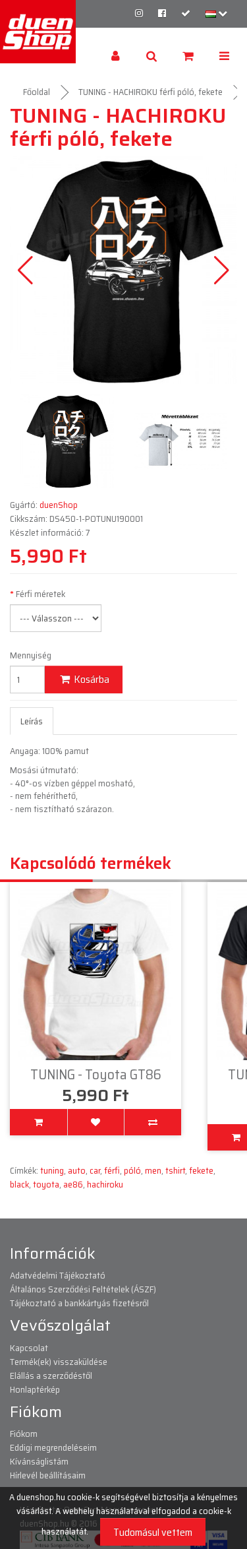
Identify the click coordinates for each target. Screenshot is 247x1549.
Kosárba (90, 679)
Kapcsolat (29, 1348)
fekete (201, 1170)
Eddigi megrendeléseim (53, 1447)
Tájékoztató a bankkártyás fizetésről (79, 1303)
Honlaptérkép (35, 1389)
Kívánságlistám (39, 1461)
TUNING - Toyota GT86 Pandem (97, 1081)
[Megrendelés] (186, 13)
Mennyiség (30, 655)
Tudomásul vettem (152, 1532)
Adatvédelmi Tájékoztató (57, 1275)
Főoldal (36, 91)
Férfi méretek (40, 594)
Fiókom (24, 1433)
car (95, 1170)
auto (77, 1170)
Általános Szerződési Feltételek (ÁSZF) (83, 1289)
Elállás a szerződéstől (51, 1375)
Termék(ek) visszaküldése (58, 1361)
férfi (112, 1170)
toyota (46, 1184)
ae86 (73, 1184)
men (153, 1170)
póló (132, 1170)
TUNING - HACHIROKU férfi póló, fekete (150, 91)
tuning (52, 1170)
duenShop (59, 504)
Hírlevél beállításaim (48, 1475)
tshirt (175, 1170)
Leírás (31, 721)
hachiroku (105, 1184)
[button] (222, 270)
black (19, 1184)
